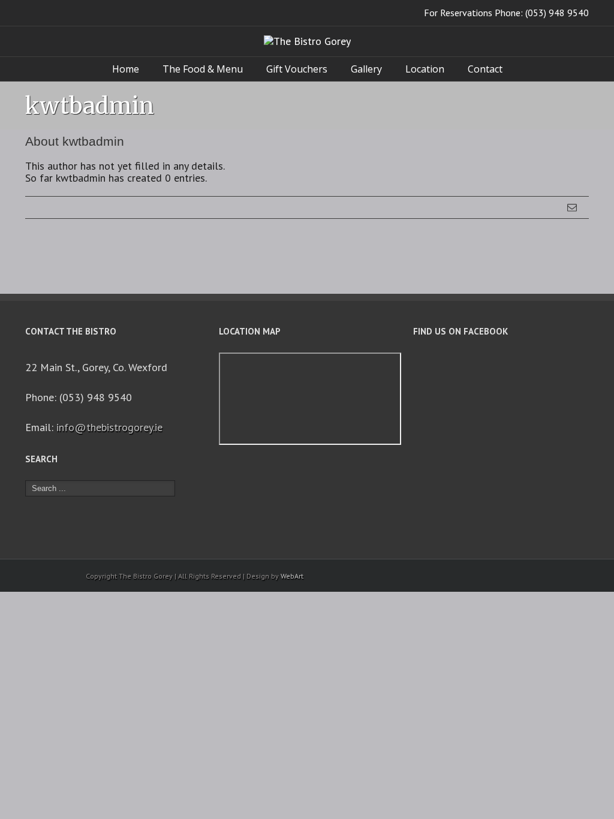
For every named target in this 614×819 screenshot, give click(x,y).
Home (125, 69)
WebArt (292, 575)
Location (424, 69)
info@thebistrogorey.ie (109, 427)
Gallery (366, 69)
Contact (485, 69)
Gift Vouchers (296, 69)
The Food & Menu (202, 69)
